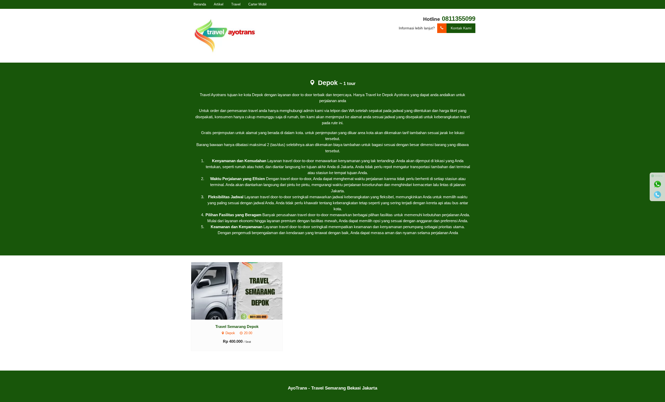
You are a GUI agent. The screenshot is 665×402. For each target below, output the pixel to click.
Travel (236, 4)
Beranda (200, 4)
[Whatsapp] (657, 184)
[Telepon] (657, 195)
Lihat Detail (241, 290)
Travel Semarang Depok (236, 326)
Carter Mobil (257, 4)
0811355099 (458, 18)
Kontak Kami (461, 28)
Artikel (218, 4)
